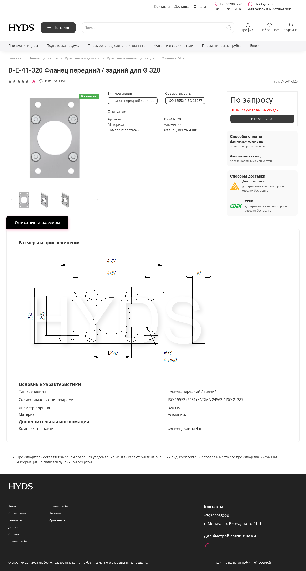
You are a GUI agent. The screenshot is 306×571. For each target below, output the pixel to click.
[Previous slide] (15, 138)
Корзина (55, 513)
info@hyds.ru (263, 4)
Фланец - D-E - (173, 58)
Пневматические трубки (222, 45)
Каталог (62, 27)
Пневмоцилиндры (23, 45)
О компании (17, 513)
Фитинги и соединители (173, 45)
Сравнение (57, 520)
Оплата (200, 6)
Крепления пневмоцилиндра (130, 58)
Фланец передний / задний (133, 100)
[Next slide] (94, 138)
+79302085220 (231, 4)
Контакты (162, 6)
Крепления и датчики (82, 58)
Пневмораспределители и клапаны (116, 45)
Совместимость (178, 93)
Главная (14, 58)
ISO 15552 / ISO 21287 (185, 100)
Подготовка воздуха (63, 45)
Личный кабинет (20, 541)
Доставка (182, 6)
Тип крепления (120, 93)
